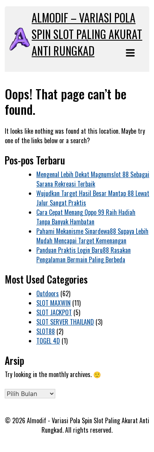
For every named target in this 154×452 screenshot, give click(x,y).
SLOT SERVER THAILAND (65, 322)
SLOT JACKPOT (54, 312)
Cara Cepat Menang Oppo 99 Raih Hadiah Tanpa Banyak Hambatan (85, 216)
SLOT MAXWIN (53, 303)
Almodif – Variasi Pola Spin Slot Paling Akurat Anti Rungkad (87, 34)
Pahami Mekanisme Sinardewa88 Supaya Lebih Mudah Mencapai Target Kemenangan (92, 235)
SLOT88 (45, 331)
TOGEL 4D (48, 341)
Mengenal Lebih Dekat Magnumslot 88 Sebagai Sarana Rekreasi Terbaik (92, 179)
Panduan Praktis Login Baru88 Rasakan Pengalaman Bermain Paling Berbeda (83, 254)
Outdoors (47, 293)
